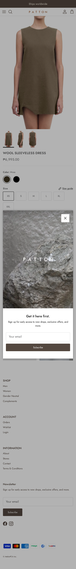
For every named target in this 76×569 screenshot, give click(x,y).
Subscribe (38, 347)
